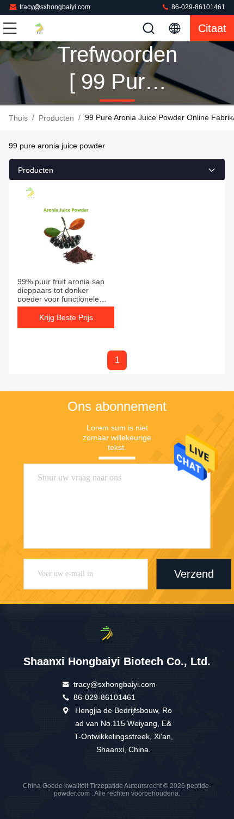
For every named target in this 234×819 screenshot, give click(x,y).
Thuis (18, 118)
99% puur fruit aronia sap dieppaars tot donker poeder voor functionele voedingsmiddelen (60, 294)
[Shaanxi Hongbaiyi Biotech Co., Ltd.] (45, 28)
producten (56, 118)
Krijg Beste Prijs (66, 317)
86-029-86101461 (197, 7)
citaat (212, 28)
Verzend (194, 574)
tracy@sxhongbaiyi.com (55, 7)
